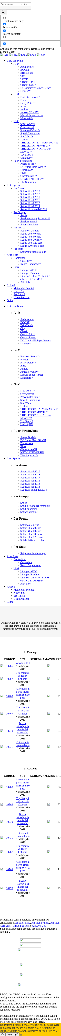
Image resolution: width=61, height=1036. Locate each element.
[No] (20, 1034)
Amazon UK (39, 925)
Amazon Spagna (20, 925)
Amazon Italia (22, 922)
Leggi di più (12, 1034)
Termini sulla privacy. (32, 1009)
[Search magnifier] (3, 12)
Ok (2, 1034)
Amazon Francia (40, 922)
